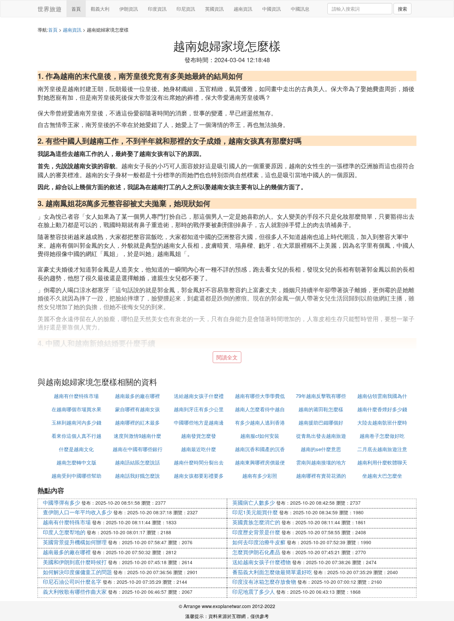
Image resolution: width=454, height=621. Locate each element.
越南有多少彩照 (259, 475)
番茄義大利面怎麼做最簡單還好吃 (272, 572)
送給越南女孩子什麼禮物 (261, 562)
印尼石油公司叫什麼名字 (72, 581)
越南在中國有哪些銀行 (138, 448)
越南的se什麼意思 (321, 448)
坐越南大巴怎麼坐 (382, 475)
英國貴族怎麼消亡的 (256, 522)
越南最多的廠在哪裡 (137, 395)
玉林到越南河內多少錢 (76, 422)
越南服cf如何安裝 (259, 435)
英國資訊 (214, 8)
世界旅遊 (49, 8)
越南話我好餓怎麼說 (137, 475)
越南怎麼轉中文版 (76, 462)
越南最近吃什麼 (198, 448)
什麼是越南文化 (76, 448)
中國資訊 (271, 8)
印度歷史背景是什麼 (256, 532)
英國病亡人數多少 (253, 502)
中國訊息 (300, 8)
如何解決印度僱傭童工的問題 (77, 572)
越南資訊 (243, 8)
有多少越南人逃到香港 (260, 422)
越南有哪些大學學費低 (260, 395)
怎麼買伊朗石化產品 (256, 552)
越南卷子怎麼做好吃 (382, 435)
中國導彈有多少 (61, 502)
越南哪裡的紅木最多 (137, 422)
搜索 (402, 8)
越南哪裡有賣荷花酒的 (321, 475)
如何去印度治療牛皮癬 (258, 542)
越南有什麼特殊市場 (76, 395)
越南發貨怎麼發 (198, 435)
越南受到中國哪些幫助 (76, 475)
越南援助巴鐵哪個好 (320, 422)
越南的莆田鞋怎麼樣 (320, 409)
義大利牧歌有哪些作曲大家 (75, 591)
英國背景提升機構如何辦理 (75, 542)
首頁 (76, 8)
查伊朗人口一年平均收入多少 (77, 512)
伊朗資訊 (128, 8)
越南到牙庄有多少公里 (199, 409)
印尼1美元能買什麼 (255, 512)
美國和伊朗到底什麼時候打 (75, 562)
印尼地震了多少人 (253, 591)
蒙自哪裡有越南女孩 (137, 409)
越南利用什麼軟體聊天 (382, 462)
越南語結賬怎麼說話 (137, 462)
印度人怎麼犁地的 (64, 532)
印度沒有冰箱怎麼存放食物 (264, 581)
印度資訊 (157, 8)
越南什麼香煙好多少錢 (382, 409)
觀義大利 (100, 8)
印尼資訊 (185, 8)
